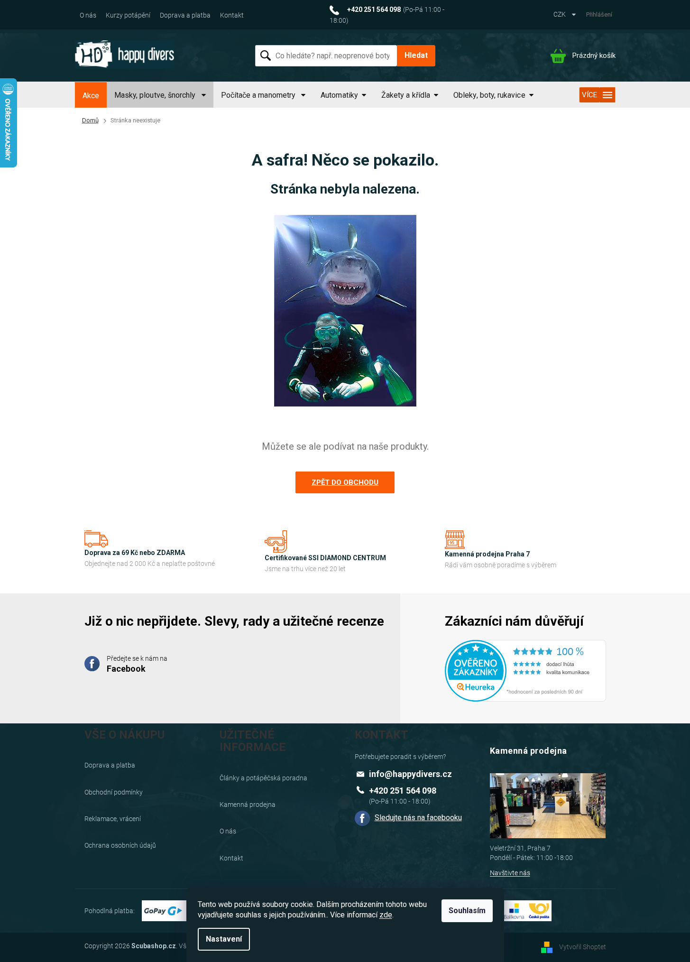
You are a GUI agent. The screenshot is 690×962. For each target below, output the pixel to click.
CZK (560, 14)
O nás (88, 15)
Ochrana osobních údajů (120, 845)
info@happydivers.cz (410, 774)
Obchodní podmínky (113, 792)
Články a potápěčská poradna (263, 778)
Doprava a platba (185, 15)
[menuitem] (91, 96)
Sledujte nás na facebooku (418, 817)
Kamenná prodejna (248, 804)
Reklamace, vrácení (112, 819)
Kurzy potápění (128, 15)
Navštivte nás (510, 873)
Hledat (416, 55)
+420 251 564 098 (402, 791)
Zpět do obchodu (345, 482)
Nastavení (224, 939)
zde (385, 914)
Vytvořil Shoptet (582, 947)
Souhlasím (467, 910)
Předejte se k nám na (137, 664)
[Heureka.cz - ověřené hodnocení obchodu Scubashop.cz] (525, 664)
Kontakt (232, 15)
